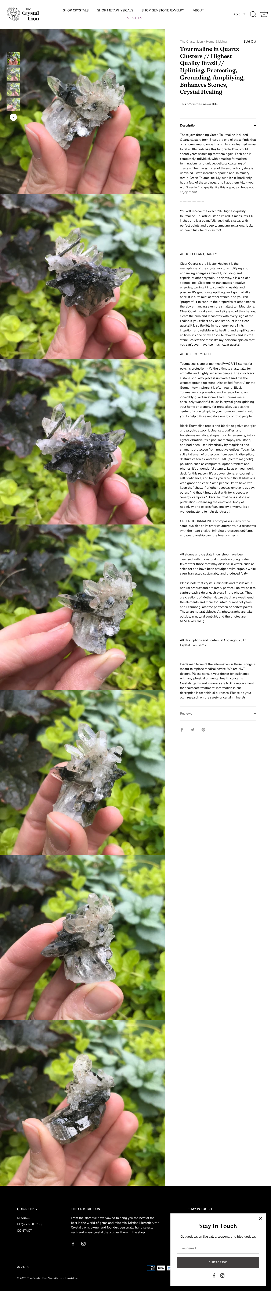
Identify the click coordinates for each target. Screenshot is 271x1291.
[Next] (13, 117)
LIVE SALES (133, 18)
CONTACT (24, 1230)
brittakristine (69, 1278)
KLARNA (23, 1218)
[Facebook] (214, 1275)
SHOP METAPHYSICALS (115, 10)
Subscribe (218, 1262)
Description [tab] (188, 125)
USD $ (21, 1267)
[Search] (253, 14)
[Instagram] (222, 1275)
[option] (13, 59)
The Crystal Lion (191, 41)
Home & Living (216, 41)
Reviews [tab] (186, 713)
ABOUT (198, 10)
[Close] (260, 1218)
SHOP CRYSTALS (75, 10)
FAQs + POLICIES (29, 1224)
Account (239, 14)
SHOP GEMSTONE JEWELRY (163, 10)
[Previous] (13, 46)
